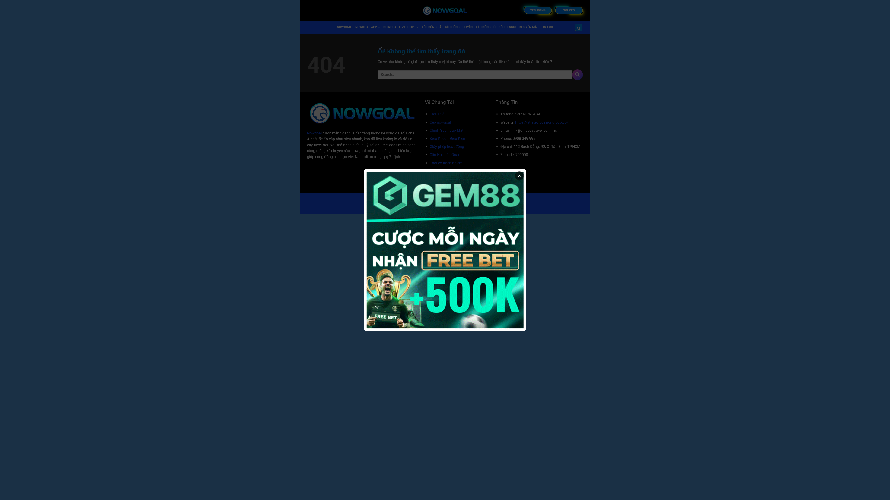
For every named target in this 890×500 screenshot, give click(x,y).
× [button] (519, 175)
